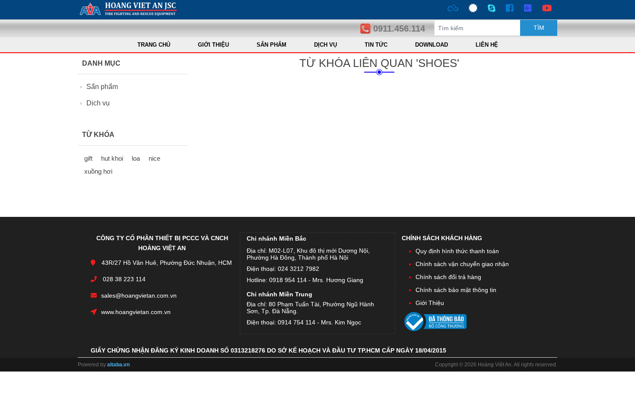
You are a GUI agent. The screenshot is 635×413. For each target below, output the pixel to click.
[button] (271, 44)
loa (136, 158)
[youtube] (547, 9)
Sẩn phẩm (102, 86)
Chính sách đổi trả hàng (448, 276)
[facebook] (510, 9)
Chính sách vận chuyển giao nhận (462, 264)
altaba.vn (118, 365)
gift (88, 158)
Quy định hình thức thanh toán (457, 251)
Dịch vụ (98, 103)
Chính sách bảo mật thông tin (456, 289)
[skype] (491, 9)
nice (154, 158)
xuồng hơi (98, 171)
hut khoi (112, 158)
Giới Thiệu (430, 302)
